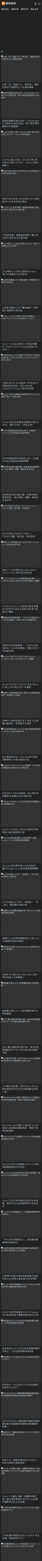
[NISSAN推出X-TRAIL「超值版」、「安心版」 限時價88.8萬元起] (21, 886)
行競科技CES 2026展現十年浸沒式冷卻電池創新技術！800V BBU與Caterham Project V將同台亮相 (20, 386)
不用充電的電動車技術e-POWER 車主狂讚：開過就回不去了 (21, 1536)
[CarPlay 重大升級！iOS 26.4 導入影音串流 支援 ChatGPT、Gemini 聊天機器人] (21, 144)
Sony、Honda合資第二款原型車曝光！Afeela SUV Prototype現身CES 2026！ (19, 346)
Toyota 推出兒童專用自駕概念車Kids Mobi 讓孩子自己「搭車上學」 (20, 423)
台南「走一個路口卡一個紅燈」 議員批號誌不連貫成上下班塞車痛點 (20, 86)
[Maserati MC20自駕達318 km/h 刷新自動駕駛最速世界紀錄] (21, 1148)
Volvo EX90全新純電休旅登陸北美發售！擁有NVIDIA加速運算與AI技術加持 (20, 1203)
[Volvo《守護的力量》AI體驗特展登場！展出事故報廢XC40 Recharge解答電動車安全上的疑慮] (21, 1480)
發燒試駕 (15, 9)
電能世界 (34, 9)
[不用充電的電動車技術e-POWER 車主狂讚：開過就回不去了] (21, 1519)
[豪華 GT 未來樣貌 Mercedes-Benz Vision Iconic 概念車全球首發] (21, 554)
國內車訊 (5, 9)
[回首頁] (11, 3)
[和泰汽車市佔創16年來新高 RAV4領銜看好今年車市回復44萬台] (21, 183)
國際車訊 (24, 9)
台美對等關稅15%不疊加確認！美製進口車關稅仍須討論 (20, 309)
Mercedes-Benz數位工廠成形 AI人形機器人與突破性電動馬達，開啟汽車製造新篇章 (20, 1128)
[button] (39, 3)
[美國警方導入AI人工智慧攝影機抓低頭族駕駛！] (21, 995)
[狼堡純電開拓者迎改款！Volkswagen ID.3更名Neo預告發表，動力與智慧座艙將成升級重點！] (21, 105)
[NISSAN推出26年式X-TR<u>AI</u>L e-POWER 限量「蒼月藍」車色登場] (21, 518)
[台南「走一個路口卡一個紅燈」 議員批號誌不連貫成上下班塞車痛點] (21, 68)
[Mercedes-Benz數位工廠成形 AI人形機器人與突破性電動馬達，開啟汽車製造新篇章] (21, 1109)
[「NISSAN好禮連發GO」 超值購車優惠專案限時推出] (21, 1224)
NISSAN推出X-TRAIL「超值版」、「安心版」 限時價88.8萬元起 (20, 903)
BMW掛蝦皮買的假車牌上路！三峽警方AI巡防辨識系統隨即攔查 (20, 459)
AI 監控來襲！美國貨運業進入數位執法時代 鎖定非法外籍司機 (20, 236)
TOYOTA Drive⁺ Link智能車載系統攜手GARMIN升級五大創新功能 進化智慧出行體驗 (20, 609)
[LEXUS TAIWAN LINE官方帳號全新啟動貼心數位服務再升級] (21, 813)
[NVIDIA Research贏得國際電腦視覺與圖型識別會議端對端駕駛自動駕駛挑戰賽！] (21, 1405)
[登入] (35, 3)
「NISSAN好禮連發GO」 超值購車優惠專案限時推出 (20, 1241)
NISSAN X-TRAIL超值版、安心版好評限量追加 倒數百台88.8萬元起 (20, 794)
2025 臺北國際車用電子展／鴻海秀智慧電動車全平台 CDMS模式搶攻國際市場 (20, 1050)
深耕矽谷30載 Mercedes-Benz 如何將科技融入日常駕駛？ (20, 976)
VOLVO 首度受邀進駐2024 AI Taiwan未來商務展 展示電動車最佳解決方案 (20, 1313)
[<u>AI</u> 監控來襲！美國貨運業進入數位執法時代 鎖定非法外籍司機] (21, 219)
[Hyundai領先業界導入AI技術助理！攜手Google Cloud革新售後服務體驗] (21, 850)
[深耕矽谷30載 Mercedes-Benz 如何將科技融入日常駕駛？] (21, 959)
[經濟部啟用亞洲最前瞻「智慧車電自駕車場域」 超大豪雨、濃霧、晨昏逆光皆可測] (21, 479)
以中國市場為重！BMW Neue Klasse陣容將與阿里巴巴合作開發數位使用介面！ (20, 1089)
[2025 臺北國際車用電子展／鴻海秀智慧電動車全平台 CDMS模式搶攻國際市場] (21, 1031)
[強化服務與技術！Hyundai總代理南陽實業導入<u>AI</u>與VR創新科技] (21, 741)
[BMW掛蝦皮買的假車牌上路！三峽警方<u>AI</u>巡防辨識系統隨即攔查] (21, 442)
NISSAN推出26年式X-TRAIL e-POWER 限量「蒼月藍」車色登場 (18, 535)
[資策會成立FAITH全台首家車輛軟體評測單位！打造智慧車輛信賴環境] (21, 1332)
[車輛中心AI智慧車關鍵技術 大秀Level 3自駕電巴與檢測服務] (21, 922)
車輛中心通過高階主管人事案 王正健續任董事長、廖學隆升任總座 (20, 722)
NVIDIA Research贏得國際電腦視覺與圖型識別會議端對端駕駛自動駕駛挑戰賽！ (21, 1424)
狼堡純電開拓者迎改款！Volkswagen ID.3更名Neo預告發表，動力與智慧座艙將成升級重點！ (20, 123)
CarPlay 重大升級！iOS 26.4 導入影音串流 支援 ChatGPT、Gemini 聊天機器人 (20, 162)
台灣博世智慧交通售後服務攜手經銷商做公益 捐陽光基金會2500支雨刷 (20, 1277)
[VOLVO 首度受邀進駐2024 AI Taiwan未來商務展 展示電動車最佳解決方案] (21, 1296)
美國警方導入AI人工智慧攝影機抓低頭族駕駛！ (20, 1012)
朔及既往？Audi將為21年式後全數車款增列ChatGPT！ (20, 1386)
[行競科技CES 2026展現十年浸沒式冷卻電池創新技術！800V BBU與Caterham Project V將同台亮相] (21, 367)
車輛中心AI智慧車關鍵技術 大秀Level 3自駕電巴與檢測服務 (20, 939)
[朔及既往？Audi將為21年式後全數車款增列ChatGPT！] (21, 1369)
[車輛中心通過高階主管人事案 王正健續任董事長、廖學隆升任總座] (21, 705)
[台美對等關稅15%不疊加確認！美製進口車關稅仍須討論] (21, 292)
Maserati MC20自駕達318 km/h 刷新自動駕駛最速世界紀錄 (20, 1165)
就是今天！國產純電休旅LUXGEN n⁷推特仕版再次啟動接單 (20, 1461)
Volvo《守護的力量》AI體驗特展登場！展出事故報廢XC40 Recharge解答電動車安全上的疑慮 (20, 1499)
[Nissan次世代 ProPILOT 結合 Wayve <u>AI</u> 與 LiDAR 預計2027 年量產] (21, 668)
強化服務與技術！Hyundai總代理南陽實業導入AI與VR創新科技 (20, 758)
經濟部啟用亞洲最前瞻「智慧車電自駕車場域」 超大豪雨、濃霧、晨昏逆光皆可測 (20, 497)
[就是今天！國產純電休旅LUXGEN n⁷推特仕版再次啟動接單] (21, 1444)
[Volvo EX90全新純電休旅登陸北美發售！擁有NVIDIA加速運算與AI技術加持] (21, 1185)
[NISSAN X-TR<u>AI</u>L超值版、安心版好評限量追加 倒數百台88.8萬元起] (21, 777)
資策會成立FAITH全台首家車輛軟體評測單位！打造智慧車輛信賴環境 (21, 1349)
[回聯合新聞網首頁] (3, 3)
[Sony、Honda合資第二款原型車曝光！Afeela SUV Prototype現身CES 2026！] (21, 328)
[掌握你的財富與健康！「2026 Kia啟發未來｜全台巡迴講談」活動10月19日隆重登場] (21, 629)
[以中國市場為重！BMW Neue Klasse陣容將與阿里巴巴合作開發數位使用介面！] (21, 1070)
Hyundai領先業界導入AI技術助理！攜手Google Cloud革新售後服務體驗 (20, 867)
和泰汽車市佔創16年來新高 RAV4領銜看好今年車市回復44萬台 (21, 200)
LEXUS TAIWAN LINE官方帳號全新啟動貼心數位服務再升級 (20, 831)
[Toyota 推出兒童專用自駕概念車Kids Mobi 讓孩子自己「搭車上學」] (21, 406)
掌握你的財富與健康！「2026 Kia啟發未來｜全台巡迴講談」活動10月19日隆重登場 (20, 648)
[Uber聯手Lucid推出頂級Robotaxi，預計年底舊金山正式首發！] (21, 255)
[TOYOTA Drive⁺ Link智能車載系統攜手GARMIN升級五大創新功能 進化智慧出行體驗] (21, 590)
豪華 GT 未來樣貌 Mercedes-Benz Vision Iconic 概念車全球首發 (19, 571)
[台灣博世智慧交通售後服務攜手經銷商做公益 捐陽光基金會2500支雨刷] (21, 1260)
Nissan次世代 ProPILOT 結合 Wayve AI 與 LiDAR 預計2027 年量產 (20, 685)
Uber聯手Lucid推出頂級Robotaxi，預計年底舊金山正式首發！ (20, 272)
